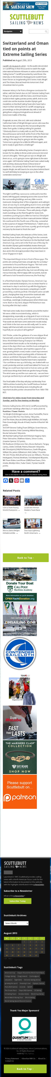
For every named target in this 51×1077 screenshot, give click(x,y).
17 (36, 948)
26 (7, 955)
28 (18, 955)
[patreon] (20, 808)
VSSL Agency (29, 1053)
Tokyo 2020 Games (25, 990)
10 (36, 945)
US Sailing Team (10, 994)
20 (12, 952)
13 (12, 948)
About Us (41, 1058)
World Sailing (30, 997)
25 (42, 952)
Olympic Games (38, 983)
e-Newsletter (38, 884)
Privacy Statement (12, 1058)
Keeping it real (25, 983)
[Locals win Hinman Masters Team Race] (33, 505)
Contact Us (9, 1061)
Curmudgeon (34, 976)
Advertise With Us (28, 1058)
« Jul (5, 958)
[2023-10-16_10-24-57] (24, 1029)
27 (12, 955)
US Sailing (37, 990)
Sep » (10, 958)
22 (24, 952)
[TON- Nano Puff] (20, 704)
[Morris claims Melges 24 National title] (12, 528)
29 (24, 955)
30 (30, 955)
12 (7, 948)
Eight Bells (18, 980)
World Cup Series (37, 994)
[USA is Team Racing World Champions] (12, 505)
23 (30, 952)
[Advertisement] (20, 826)
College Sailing (10, 976)
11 (42, 945)
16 (30, 948)
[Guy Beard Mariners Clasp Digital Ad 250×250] (20, 773)
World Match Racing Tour (14, 997)
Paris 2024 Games (11, 987)
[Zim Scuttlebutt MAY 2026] (20, 635)
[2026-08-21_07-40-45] (25, 9)
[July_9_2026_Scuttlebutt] (20, 601)
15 (24, 948)
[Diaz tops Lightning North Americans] (33, 528)
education (8, 980)
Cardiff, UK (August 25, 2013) (14, 66)
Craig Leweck (22, 976)
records (22, 987)
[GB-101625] (26, 189)
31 (36, 955)
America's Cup (10, 973)
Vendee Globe (23, 994)
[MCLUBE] (20, 739)
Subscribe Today (18, 901)
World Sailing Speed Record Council (18, 1001)
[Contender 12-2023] (20, 670)
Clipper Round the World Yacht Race (30, 973)
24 (36, 952)
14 (18, 948)
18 (42, 948)
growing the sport (11, 983)
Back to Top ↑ (25, 557)
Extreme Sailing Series (32, 980)
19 (7, 952)
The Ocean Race (11, 990)
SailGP (29, 987)
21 (18, 952)
